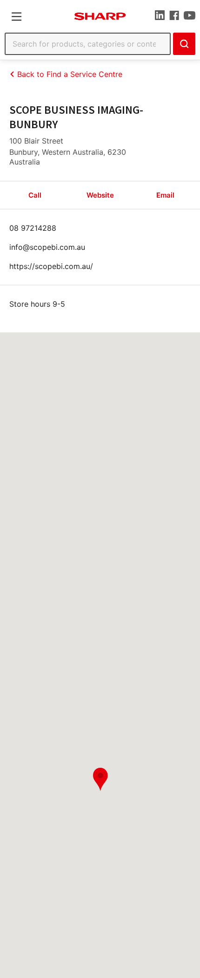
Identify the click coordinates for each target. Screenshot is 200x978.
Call (34, 195)
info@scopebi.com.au (47, 247)
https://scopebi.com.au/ (51, 266)
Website (100, 195)
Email (165, 195)
